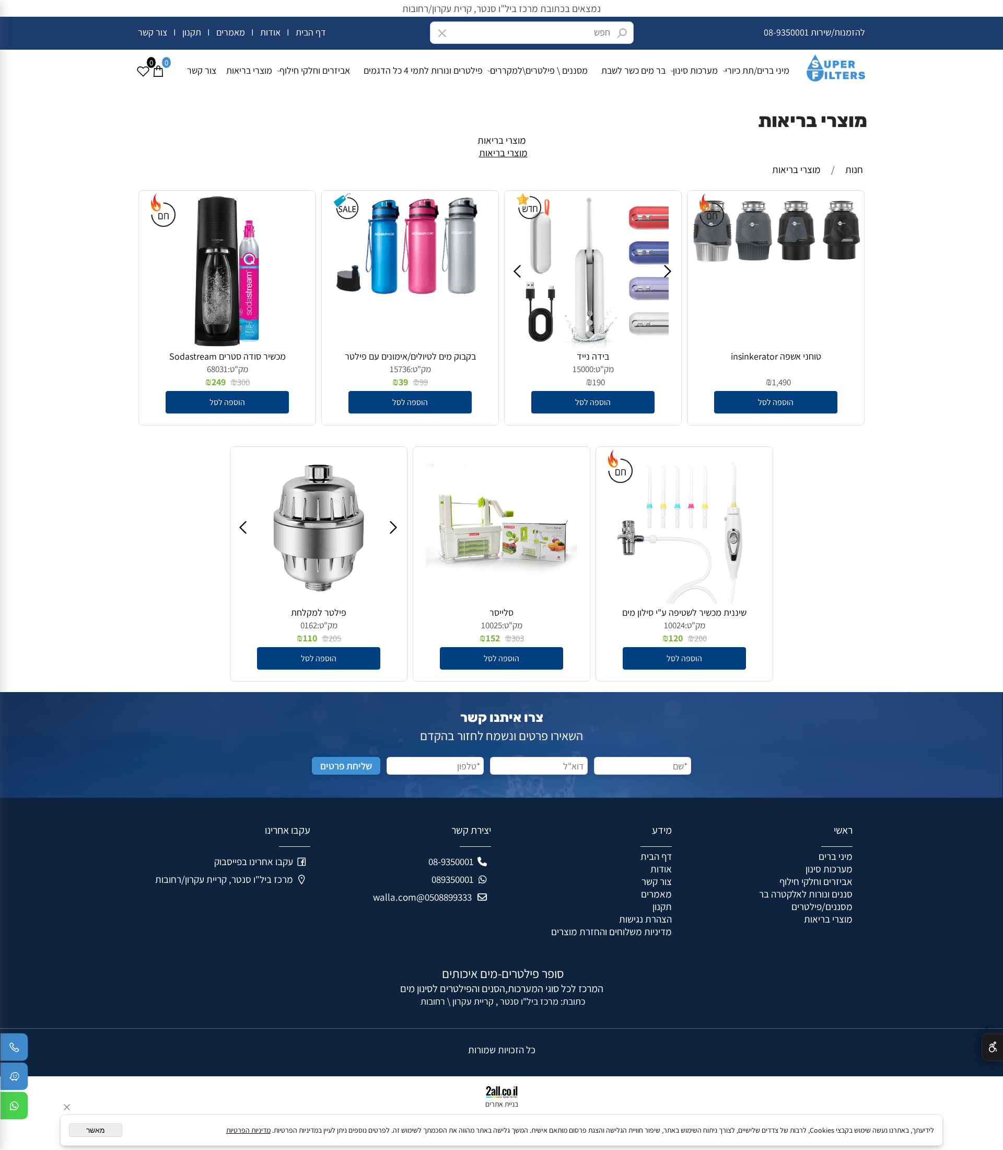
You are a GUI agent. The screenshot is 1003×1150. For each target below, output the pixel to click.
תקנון (190, 32)
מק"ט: (603, 369)
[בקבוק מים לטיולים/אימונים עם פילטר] (410, 294)
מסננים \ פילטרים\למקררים (542, 70)
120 (676, 638)
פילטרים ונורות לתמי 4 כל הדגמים (423, 70)
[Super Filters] (830, 66)
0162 (308, 625)
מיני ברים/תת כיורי (757, 70)
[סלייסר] (501, 600)
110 (310, 638)
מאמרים (230, 32)
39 (403, 382)
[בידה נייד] (593, 344)
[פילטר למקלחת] (318, 600)
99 (423, 382)
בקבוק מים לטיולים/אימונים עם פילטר (410, 356)
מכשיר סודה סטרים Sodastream (227, 356)
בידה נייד (593, 356)
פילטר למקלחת (318, 612)
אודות (270, 32)
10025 (491, 625)
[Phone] (14, 1049)
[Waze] (14, 1078)
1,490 (781, 382)
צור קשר (153, 32)
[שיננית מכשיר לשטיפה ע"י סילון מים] (684, 600)
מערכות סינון (695, 70)
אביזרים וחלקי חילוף (317, 70)
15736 (400, 369)
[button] (776, 402)
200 (700, 638)
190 (598, 382)
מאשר (95, 1130)
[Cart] (158, 70)
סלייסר (501, 612)
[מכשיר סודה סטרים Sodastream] (227, 344)
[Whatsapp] (14, 1108)
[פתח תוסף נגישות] (992, 1047)
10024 (674, 625)
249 (219, 382)
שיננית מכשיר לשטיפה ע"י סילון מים (684, 612)
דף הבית (311, 32)
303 (517, 638)
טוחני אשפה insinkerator (776, 356)
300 (243, 382)
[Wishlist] (143, 70)
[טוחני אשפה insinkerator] (775, 262)
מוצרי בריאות (249, 70)
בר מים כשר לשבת (633, 70)
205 (335, 638)
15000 (583, 369)
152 (493, 638)
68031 (217, 369)
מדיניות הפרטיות (248, 1130)
